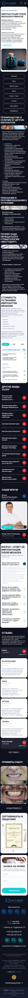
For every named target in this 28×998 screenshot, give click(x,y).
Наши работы (14, 106)
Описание (14, 76)
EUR (14, 344)
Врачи (14, 91)
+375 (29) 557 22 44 (14, 935)
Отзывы (14, 101)
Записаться (7, 45)
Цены (14, 81)
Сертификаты (14, 111)
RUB (22, 344)
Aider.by (6, 990)
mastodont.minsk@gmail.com (14, 946)
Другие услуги (14, 86)
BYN (5, 344)
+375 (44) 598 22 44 (14, 932)
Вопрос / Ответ (14, 96)
